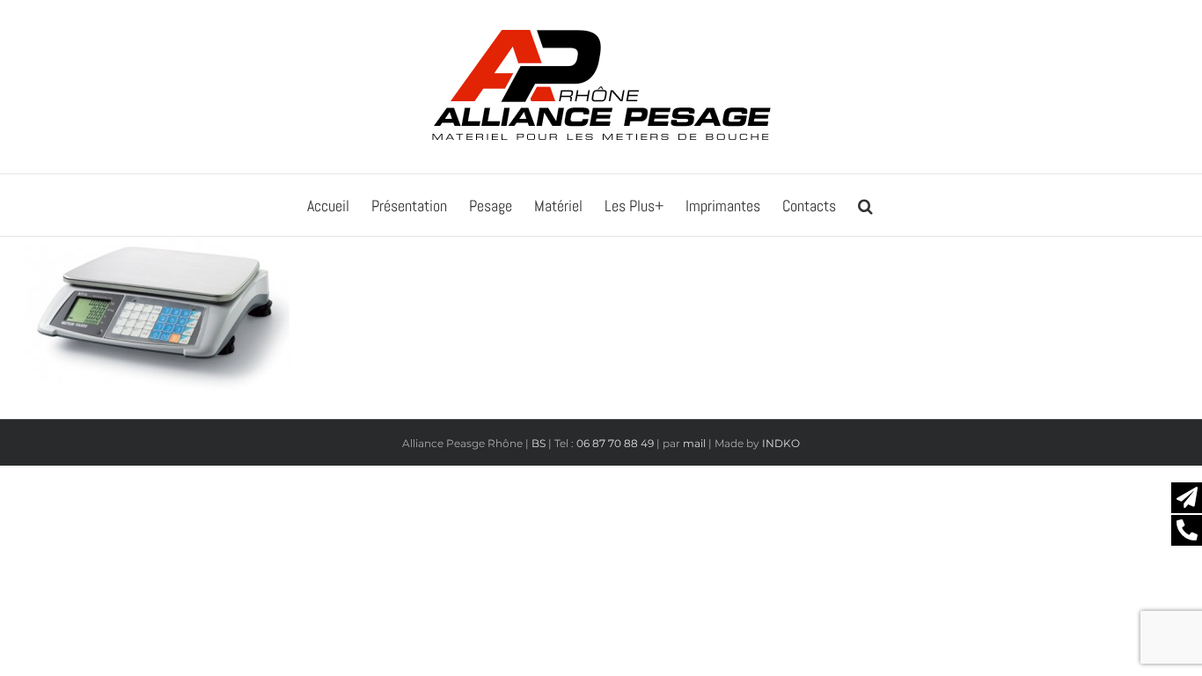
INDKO (781, 443)
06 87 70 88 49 (615, 443)
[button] (865, 205)
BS (538, 443)
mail (694, 443)
